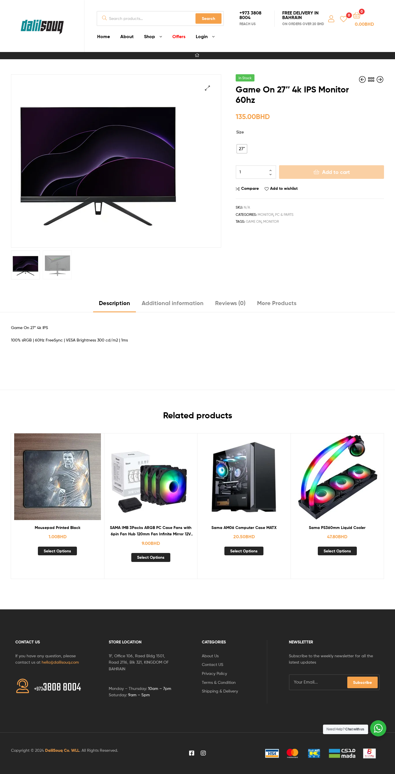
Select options (57, 551)
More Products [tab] (276, 303)
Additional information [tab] (173, 303)
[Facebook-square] (192, 753)
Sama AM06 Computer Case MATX (244, 527)
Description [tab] (114, 303)
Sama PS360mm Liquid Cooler (337, 527)
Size (240, 131)
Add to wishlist (284, 188)
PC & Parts (284, 214)
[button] (207, 87)
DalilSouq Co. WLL (62, 750)
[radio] (242, 148)
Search (208, 18)
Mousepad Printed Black (57, 527)
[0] (343, 18)
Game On (253, 221)
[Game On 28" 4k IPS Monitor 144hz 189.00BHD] (363, 79)
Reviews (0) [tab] (230, 303)
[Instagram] (203, 753)
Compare (250, 188)
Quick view (71, 481)
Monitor (265, 214)
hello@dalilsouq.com (60, 662)
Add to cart (336, 172)
